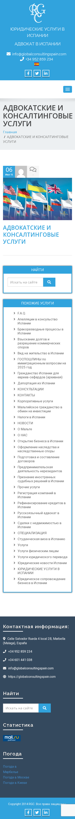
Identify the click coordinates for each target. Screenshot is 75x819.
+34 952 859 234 (39, 58)
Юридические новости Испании (42, 563)
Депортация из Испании (36, 383)
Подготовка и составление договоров (38, 459)
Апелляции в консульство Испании (38, 321)
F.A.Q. (22, 313)
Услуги (23, 545)
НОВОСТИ (25, 423)
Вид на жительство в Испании (41, 353)
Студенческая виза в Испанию (41, 539)
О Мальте (25, 429)
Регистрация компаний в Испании (37, 495)
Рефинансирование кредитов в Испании (42, 505)
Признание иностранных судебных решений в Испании (41, 479)
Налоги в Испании (31, 417)
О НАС (22, 435)
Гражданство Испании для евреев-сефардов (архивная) (40, 375)
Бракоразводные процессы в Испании (40, 331)
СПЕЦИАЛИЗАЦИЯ (32, 533)
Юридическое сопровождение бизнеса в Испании (41, 581)
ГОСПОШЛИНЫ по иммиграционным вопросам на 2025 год (42, 363)
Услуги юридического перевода (42, 557)
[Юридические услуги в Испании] (37, 12)
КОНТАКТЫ (26, 395)
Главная (10, 132)
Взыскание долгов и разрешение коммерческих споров (39, 343)
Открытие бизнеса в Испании (40, 441)
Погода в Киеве (15, 783)
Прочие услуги (29, 487)
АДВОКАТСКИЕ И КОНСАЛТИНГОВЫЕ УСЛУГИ (31, 234)
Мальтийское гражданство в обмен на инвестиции (40, 409)
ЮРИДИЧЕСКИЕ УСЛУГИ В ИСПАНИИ (39, 571)
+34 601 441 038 (20, 660)
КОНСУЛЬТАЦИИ (31, 389)
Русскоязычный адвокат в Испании (38, 515)
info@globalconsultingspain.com (39, 53)
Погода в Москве (16, 777)
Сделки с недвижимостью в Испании (39, 525)
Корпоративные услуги (35, 401)
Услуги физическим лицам (38, 551)
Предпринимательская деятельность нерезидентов (40, 469)
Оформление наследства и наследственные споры (38, 449)
